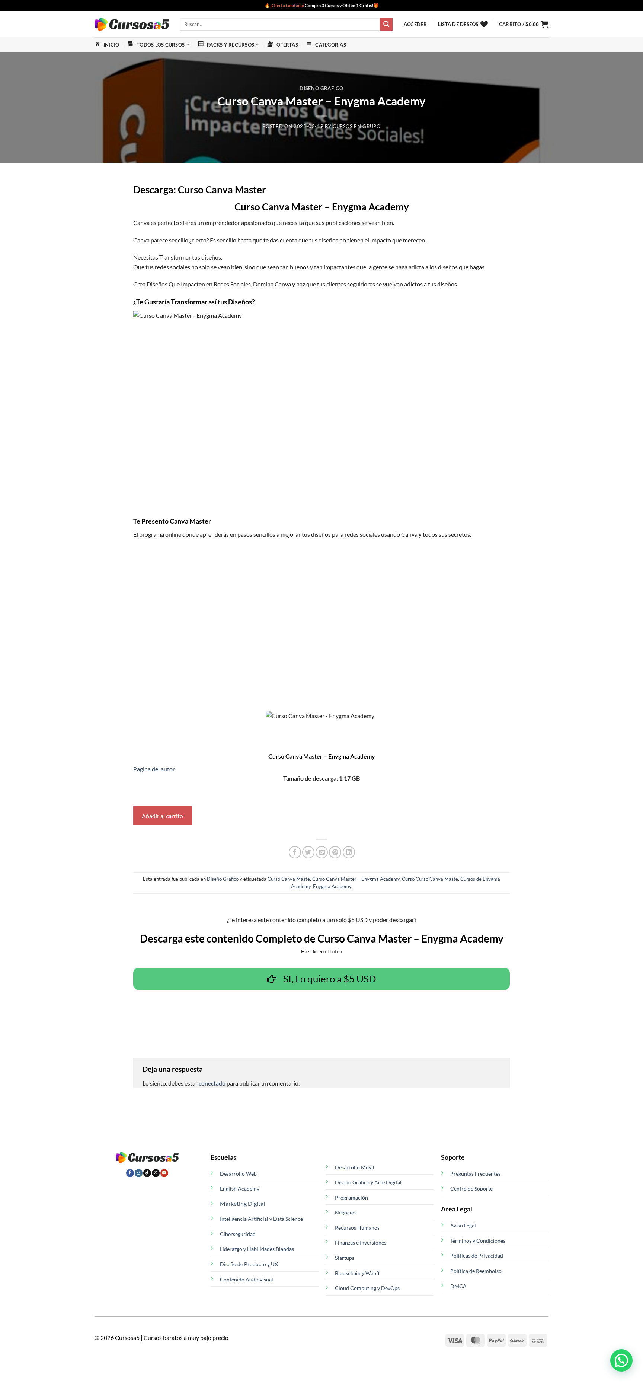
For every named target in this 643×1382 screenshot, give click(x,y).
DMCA (458, 1286)
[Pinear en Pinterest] (335, 852)
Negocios (345, 1212)
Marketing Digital (242, 1203)
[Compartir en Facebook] (295, 852)
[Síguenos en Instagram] (139, 1173)
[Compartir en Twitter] (308, 852)
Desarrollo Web (238, 1173)
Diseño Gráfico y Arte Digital (368, 1182)
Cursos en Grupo (357, 126)
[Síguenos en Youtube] (164, 1173)
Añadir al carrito (162, 815)
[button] (415, 24)
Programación (351, 1197)
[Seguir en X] (156, 1173)
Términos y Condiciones (477, 1241)
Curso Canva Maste (289, 879)
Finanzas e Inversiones (360, 1242)
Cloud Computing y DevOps (367, 1288)
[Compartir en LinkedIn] (349, 852)
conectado (212, 1083)
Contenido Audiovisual (246, 1279)
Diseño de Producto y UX (249, 1264)
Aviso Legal (463, 1225)
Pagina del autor (154, 768)
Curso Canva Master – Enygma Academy (356, 879)
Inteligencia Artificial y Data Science (261, 1219)
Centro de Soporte (471, 1188)
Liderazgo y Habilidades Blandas (257, 1249)
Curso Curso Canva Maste (430, 879)
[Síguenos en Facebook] (130, 1173)
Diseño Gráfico (321, 88)
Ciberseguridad (238, 1234)
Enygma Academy (332, 886)
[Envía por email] (322, 852)
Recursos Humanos (357, 1227)
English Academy (239, 1188)
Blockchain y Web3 (357, 1273)
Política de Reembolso (476, 1271)
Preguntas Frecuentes (475, 1173)
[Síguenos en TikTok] (147, 1173)
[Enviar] (386, 24)
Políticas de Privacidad (476, 1255)
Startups (344, 1258)
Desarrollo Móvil (354, 1167)
